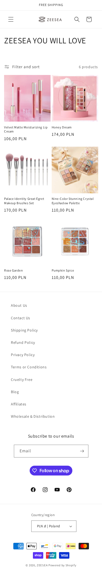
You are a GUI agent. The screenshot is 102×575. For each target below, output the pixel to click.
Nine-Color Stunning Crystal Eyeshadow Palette (73, 201)
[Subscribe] (82, 451)
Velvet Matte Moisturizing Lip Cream (26, 129)
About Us (19, 305)
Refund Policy (23, 342)
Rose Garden (13, 270)
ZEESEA (42, 565)
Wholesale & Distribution (33, 416)
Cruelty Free (21, 379)
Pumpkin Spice (63, 270)
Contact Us (20, 317)
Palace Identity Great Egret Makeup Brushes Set (24, 201)
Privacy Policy (23, 354)
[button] (11, 19)
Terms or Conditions (29, 367)
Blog (15, 391)
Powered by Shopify (62, 565)
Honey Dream (62, 127)
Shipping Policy (24, 330)
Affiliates (18, 404)
